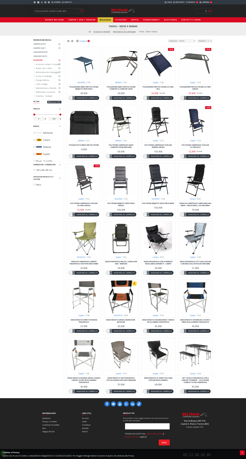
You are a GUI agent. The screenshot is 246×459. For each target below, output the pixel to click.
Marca (36, 126)
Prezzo (36, 109)
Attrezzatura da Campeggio (124, 31)
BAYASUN (81, 257)
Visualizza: (202, 41)
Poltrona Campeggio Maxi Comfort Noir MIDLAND (121, 146)
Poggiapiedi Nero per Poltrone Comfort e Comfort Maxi (121, 88)
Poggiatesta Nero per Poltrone (84, 145)
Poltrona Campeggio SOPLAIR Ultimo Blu (195, 146)
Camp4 (193, 199)
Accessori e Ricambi (102, 31)
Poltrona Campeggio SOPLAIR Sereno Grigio (158, 146)
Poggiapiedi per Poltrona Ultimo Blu (158, 88)
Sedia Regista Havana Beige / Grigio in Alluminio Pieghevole (158, 321)
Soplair (155, 82)
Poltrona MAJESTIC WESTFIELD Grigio (121, 204)
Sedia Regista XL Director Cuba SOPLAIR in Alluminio (158, 379)
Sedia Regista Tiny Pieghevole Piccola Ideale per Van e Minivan (121, 379)
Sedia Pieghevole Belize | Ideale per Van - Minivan (121, 262)
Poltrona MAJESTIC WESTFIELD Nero (158, 203)
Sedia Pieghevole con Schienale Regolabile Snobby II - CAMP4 (158, 262)
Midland (118, 82)
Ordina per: (173, 41)
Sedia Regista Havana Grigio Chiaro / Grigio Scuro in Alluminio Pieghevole (83, 380)
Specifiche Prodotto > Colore (43, 178)
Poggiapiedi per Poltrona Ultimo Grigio (195, 88)
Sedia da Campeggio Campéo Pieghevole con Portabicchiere (84, 262)
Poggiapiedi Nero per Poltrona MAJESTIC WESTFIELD (83, 88)
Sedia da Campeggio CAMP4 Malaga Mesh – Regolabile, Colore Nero (195, 204)
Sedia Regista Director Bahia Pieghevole (84, 321)
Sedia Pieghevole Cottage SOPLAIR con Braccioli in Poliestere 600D (195, 262)
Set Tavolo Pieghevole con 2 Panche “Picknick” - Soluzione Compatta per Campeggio (195, 380)
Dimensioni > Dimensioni (44, 164)
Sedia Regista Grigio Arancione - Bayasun (121, 321)
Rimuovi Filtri (55, 102)
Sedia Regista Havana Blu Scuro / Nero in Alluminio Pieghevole (195, 321)
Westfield (81, 82)
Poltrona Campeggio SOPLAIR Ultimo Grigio (84, 204)
